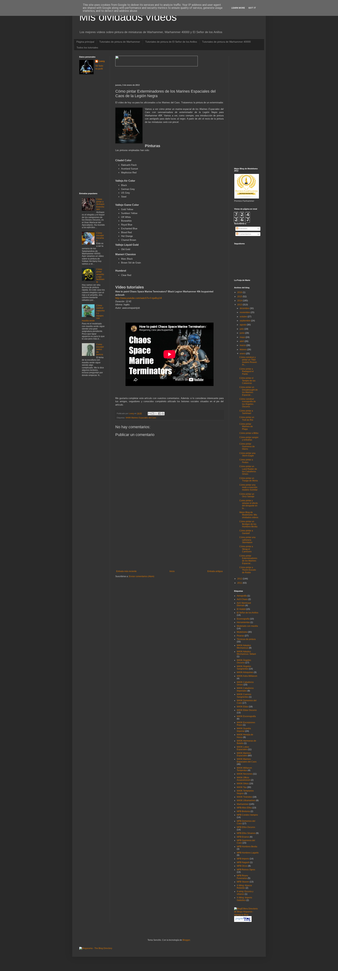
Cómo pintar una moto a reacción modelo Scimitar (248, 487)
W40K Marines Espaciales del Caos (141, 418)
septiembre (245, 320)
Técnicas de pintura (246, 639)
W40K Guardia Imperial (244, 729)
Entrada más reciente (126, 571)
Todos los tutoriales (87, 47)
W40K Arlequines (245, 672)
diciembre (245, 308)
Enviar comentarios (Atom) (141, 576)
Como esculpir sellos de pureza (100, 349)
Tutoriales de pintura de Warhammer (119, 41)
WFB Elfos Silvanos (246, 833)
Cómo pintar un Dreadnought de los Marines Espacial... (248, 391)
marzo (243, 345)
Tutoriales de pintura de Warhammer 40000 (226, 41)
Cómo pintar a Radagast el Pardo (246, 371)
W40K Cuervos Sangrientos (244, 695)
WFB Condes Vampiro (247, 815)
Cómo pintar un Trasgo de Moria (248, 479)
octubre (244, 316)
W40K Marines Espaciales (244, 754)
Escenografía (243, 619)
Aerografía (242, 596)
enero (243, 353)
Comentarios (244, 234)
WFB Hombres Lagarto (248, 852)
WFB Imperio (243, 858)
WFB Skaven (243, 882)
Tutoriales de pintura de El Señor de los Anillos (171, 41)
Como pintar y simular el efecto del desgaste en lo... (248, 504)
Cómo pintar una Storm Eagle (247, 454)
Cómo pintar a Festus (246, 460)
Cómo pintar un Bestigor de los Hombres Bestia (248, 524)
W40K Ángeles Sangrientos (244, 667)
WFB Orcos (242, 866)
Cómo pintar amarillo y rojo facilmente (100, 275)
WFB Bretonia (243, 811)
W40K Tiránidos (244, 797)
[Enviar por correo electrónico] (149, 413)
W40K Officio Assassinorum (243, 778)
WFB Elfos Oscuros (246, 827)
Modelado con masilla (247, 626)
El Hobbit (241, 609)
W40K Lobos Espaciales (243, 748)
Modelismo (242, 632)
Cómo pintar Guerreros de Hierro (247, 446)
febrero (243, 349)
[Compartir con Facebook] (159, 413)
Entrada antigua (215, 571)
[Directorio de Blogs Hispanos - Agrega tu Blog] (246, 914)
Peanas (240, 635)
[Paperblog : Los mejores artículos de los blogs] (243, 921)
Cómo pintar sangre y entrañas (248, 438)
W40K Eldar (242, 706)
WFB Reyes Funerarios (242, 876)
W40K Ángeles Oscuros (244, 661)
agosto (243, 324)
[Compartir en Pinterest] (163, 413)
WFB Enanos (243, 837)
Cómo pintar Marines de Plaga (246, 426)
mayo (243, 337)
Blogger (186, 940)
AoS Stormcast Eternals (244, 604)
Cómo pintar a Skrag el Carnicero (246, 549)
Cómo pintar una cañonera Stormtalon (247, 540)
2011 (240, 583)
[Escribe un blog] (153, 413)
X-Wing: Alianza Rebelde (244, 886)
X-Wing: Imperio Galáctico (244, 898)
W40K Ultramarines (246, 800)
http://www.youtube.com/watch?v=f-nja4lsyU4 (138, 298)
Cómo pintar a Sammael (246, 412)
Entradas (242, 228)
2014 (240, 300)
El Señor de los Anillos (247, 612)
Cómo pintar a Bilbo (248, 433)
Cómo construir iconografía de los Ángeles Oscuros (247, 403)
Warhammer (243, 804)
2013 (240, 304)
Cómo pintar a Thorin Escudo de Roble (247, 570)
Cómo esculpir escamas (100, 237)
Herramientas (243, 622)
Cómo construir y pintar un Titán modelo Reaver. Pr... (248, 361)
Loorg (131, 413)
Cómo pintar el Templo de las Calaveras (247, 380)
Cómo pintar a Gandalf (246, 531)
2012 (240, 578)
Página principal (85, 41)
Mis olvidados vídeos (128, 17)
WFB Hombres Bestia (247, 846)
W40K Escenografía (246, 716)
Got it (252, 8)
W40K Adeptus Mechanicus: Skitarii (246, 652)
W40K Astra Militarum (247, 676)
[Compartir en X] (156, 413)
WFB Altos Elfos (244, 807)
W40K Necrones (244, 774)
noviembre (245, 312)
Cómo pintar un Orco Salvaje (246, 495)
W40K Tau (242, 787)
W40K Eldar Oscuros (247, 710)
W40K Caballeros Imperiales (245, 689)
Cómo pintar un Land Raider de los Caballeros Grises (248, 470)
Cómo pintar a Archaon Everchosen (100, 204)
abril (242, 341)
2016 (240, 292)
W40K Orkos (243, 783)
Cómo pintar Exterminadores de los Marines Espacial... (248, 560)
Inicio (172, 571)
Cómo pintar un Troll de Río (246, 418)
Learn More (238, 8)
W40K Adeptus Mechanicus (244, 646)
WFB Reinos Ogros (246, 869)
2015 (240, 296)
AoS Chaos (242, 599)
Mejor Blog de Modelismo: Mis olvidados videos (248, 515)
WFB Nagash (243, 862)
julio (242, 329)
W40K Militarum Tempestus (244, 769)
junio (242, 333)
